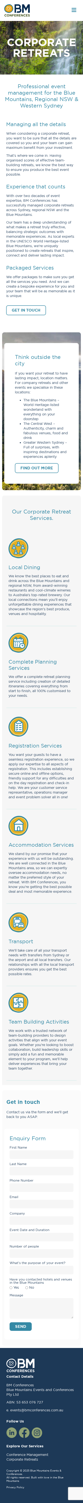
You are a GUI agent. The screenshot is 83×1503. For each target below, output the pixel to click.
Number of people (24, 1246)
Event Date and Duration (29, 1230)
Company (17, 1213)
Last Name (18, 1164)
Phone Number (21, 1180)
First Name (18, 1147)
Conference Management (27, 1454)
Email (14, 1197)
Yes (16, 1287)
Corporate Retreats (22, 1459)
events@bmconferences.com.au (36, 1410)
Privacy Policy (15, 1487)
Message (16, 1295)
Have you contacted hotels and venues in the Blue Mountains (41, 1281)
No (31, 1287)
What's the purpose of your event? (37, 1263)
